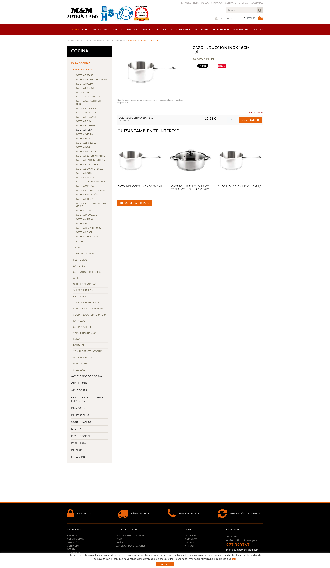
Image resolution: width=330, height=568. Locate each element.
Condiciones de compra (130, 535)
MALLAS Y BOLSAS (83, 357)
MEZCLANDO (79, 429)
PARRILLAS (79, 321)
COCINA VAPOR (82, 327)
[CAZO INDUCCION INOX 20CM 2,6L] (139, 159)
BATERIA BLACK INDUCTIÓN (90, 160)
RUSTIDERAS (80, 260)
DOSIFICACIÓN (80, 436)
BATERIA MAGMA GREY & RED (91, 79)
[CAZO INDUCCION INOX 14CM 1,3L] (240, 159)
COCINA (70, 41)
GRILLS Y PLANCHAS (84, 284)
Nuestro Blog (201, 3)
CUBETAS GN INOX (83, 253)
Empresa (186, 3)
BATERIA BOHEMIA (86, 125)
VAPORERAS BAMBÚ (84, 333)
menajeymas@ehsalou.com (242, 549)
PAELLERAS (79, 296)
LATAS (76, 339)
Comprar (248, 120)
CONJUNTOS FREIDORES (87, 272)
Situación (217, 3)
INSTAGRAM (190, 539)
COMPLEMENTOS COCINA (88, 351)
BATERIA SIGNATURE (86, 113)
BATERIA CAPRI (84, 92)
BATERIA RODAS (84, 121)
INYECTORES (80, 363)
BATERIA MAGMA (85, 84)
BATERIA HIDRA (118, 41)
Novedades (256, 3)
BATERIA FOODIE (85, 173)
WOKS (76, 278)
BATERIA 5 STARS (84, 75)
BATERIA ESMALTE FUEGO (89, 228)
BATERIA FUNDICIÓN (87, 194)
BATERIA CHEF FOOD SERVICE (91, 182)
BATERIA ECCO (83, 138)
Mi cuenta (225, 18)
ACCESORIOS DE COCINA (86, 376)
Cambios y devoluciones (130, 546)
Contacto (230, 3)
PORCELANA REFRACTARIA (88, 308)
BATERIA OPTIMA (85, 134)
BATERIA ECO (83, 223)
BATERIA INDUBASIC (86, 215)
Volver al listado (137, 203)
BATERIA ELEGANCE (86, 117)
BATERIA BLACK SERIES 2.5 (89, 169)
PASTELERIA (78, 443)
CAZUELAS (79, 370)
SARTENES (79, 266)
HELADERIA (78, 457)
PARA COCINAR (84, 41)
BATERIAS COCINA (101, 41)
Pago (119, 539)
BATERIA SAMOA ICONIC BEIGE (88, 102)
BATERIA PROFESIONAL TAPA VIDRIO (91, 204)
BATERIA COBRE (84, 232)
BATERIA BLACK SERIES (88, 164)
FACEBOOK (190, 535)
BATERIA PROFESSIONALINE (90, 156)
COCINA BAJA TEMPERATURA (90, 315)
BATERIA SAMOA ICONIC (88, 97)
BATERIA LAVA (83, 147)
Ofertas (243, 3)
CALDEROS (79, 241)
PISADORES (78, 407)
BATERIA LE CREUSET (86, 143)
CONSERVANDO (81, 422)
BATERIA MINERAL (85, 186)
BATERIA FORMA (84, 199)
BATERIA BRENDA (85, 177)
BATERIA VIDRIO (84, 219)
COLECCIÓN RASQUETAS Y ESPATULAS (87, 399)
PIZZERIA (77, 450)
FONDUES (78, 345)
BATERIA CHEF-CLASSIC (88, 236)
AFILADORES (79, 390)
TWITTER (189, 542)
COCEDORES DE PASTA (86, 302)
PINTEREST (190, 546)
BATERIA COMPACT (86, 88)
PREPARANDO (80, 415)
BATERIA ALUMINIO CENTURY (91, 190)
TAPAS (76, 247)
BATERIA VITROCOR (86, 108)
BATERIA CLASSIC (85, 210)
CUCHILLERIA (79, 383)
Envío (119, 542)
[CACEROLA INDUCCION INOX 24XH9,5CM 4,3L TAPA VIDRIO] (190, 159)
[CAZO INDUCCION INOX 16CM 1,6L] (151, 71)
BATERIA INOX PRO (86, 151)
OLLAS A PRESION (83, 290)
